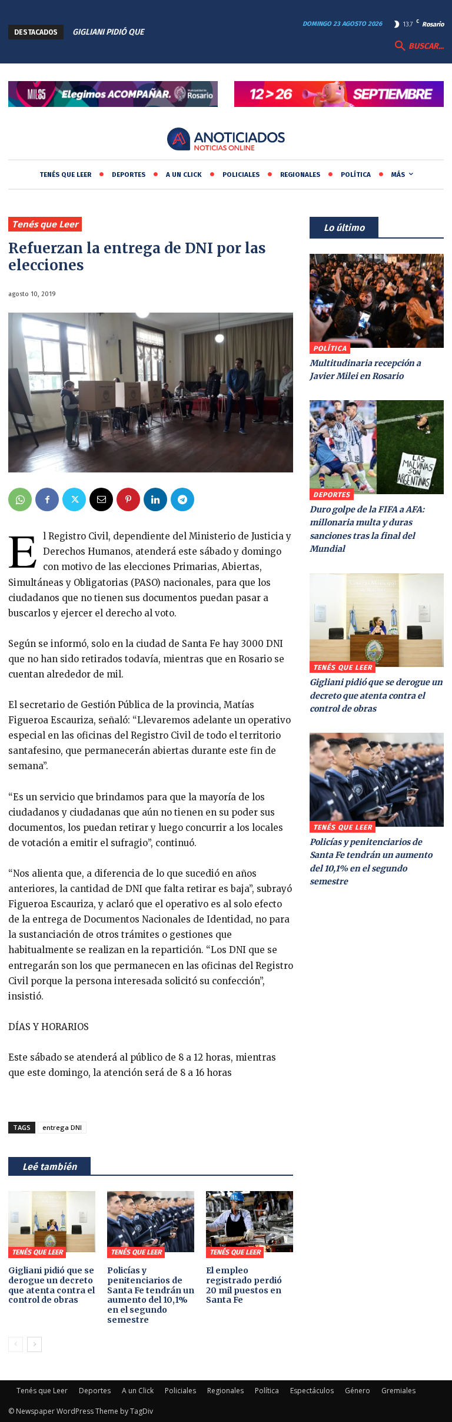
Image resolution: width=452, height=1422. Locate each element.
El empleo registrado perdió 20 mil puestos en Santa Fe (244, 1285)
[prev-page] (15, 1344)
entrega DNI (62, 1127)
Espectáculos (312, 1391)
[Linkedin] (155, 499)
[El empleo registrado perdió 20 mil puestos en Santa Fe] (249, 1221)
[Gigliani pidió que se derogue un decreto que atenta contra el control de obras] (51, 1221)
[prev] (188, 32)
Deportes (331, 495)
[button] (418, 46)
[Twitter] (74, 499)
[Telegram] (182, 499)
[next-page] (34, 1344)
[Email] (101, 499)
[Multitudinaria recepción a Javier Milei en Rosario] (377, 301)
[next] (207, 32)
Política (330, 348)
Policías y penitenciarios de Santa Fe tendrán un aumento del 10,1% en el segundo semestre (150, 1295)
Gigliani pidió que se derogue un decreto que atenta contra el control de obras (51, 1285)
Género (357, 1391)
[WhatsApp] (20, 499)
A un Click (138, 1391)
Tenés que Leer (45, 224)
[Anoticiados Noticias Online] (226, 140)
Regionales (225, 1391)
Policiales (180, 1391)
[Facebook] (47, 499)
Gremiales (398, 1391)
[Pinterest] (128, 499)
